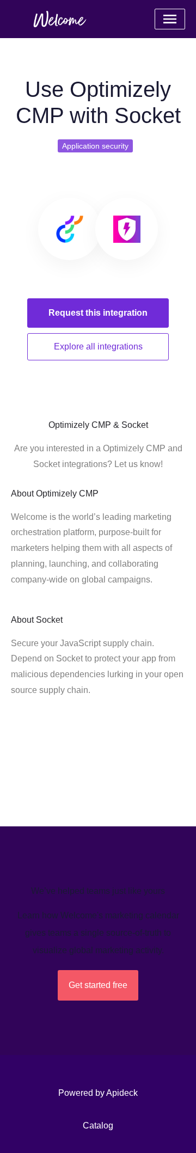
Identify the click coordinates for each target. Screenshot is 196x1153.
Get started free (98, 985)
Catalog (98, 1125)
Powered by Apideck (98, 1092)
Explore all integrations (98, 346)
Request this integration (98, 312)
